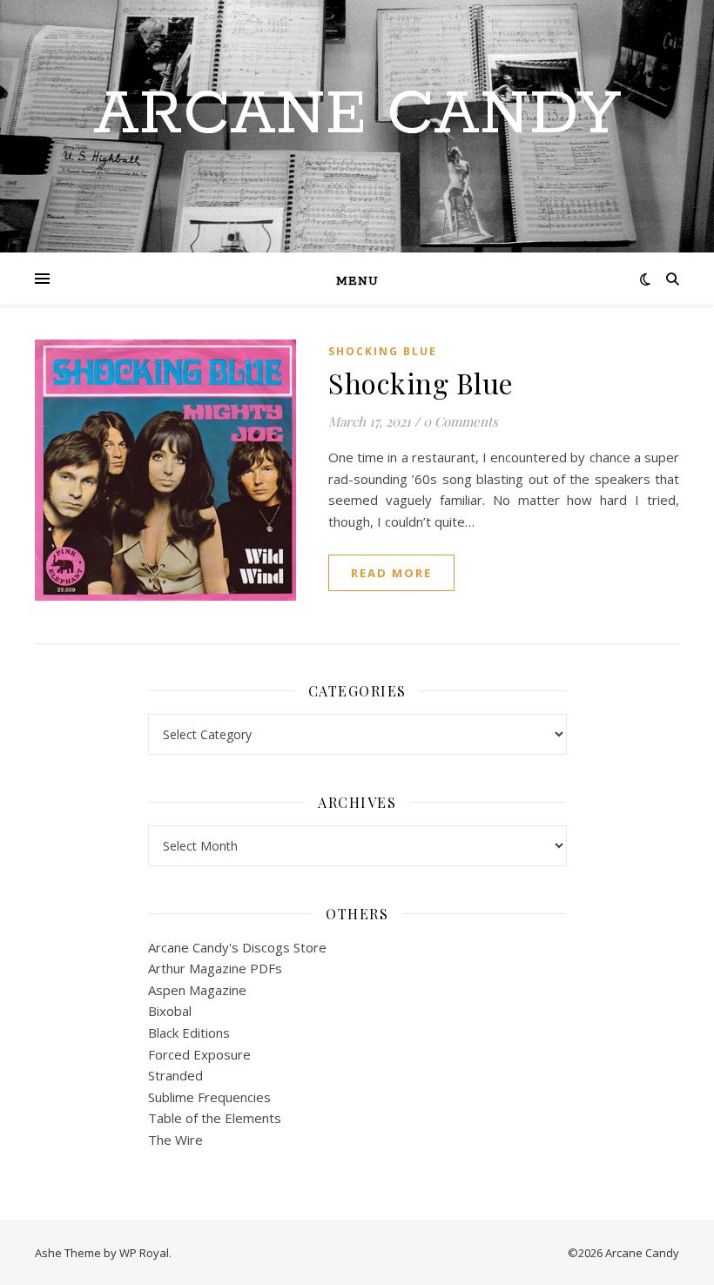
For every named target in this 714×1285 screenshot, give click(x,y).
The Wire (175, 1139)
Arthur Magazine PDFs (215, 968)
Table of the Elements (214, 1118)
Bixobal (170, 1010)
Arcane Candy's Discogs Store (237, 947)
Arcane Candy (357, 116)
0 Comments (460, 421)
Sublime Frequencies (209, 1097)
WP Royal (144, 1253)
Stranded (175, 1075)
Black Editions (189, 1032)
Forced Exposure (199, 1054)
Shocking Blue (382, 351)
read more (391, 573)
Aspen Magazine (197, 990)
